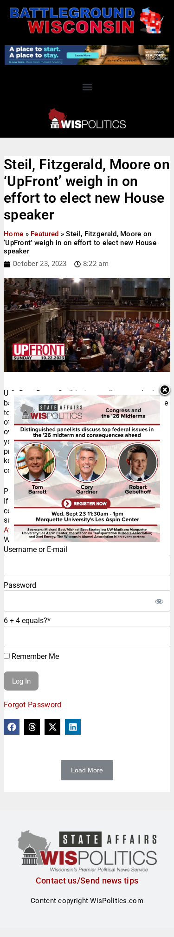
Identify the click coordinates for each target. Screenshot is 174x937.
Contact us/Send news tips (87, 880)
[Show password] (158, 600)
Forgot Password (33, 704)
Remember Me (34, 656)
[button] (87, 86)
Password (20, 585)
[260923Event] (87, 468)
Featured (44, 234)
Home (13, 234)
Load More (87, 770)
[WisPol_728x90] (87, 54)
